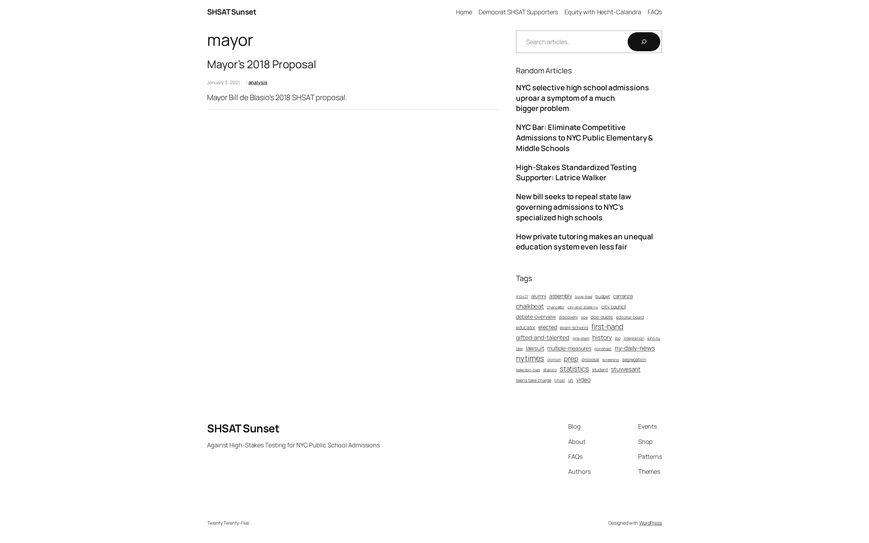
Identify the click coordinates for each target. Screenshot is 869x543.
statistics (574, 368)
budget (602, 296)
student (600, 370)
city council (613, 306)
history (602, 337)
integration (634, 338)
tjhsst (559, 380)
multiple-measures (569, 348)
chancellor (556, 307)
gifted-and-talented (542, 337)
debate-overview (536, 316)
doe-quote (602, 317)
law (519, 348)
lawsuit (535, 348)
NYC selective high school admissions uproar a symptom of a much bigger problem (582, 98)
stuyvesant (626, 369)
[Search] (644, 41)
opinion (554, 359)
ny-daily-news (635, 348)
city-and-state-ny (583, 307)
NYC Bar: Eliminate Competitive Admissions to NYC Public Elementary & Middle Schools (584, 137)
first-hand (607, 326)
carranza (623, 296)
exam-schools (574, 327)
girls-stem (580, 338)
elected (547, 327)
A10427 (522, 296)
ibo (618, 338)
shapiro (550, 370)
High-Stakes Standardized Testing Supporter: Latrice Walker (576, 172)
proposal (590, 359)
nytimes (530, 358)
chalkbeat (530, 306)
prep (571, 358)
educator (525, 327)
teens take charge (533, 380)
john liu (653, 338)
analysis (257, 82)
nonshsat (603, 349)
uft (571, 380)
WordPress (650, 523)
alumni (538, 296)
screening (610, 359)
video (583, 379)
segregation (634, 359)
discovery (568, 317)
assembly (560, 296)
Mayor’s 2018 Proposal (261, 64)
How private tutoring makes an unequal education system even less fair (584, 241)
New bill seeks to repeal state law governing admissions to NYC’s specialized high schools (573, 207)
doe (584, 317)
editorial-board (630, 317)
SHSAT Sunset (231, 12)
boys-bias (583, 296)
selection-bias (528, 369)
